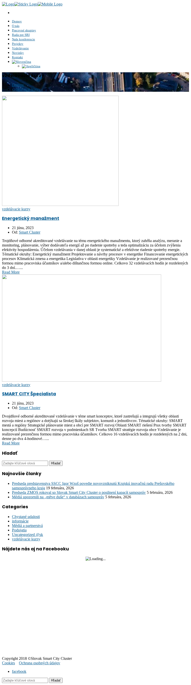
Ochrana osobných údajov (39, 663)
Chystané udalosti (26, 516)
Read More (11, 272)
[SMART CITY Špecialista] (81, 380)
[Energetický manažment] (60, 204)
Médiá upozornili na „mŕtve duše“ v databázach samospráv (58, 497)
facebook (19, 671)
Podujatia (19, 530)
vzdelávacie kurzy (26, 89)
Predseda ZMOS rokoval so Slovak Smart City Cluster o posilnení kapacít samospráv (79, 492)
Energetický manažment (30, 218)
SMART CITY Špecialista (29, 394)
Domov (18, 85)
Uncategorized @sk (27, 534)
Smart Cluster (29, 232)
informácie (20, 521)
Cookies (8, 663)
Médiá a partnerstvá (27, 525)
